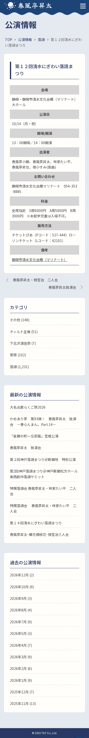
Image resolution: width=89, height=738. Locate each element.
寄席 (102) (18, 354)
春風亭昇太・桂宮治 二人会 (35, 279)
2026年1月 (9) (21, 680)
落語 (13, 366)
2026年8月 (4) (21, 609)
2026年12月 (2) (22, 574)
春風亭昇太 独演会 (25, 447)
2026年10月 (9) (22, 586)
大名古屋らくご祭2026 (27, 407)
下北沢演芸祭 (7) (23, 343)
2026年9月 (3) (21, 598)
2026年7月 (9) (21, 621)
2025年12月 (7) (22, 691)
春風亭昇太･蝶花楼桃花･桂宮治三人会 (39, 534)
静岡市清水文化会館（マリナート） (39, 259)
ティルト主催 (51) (24, 331)
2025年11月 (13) (23, 703)
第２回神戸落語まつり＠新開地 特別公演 (43, 459)
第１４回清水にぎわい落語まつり (36, 522)
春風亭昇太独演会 (62, 287)
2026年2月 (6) (21, 668)
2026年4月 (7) (21, 645)
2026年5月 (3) (21, 633)
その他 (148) (19, 319)
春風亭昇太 (35, 5)
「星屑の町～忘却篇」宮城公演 (34, 436)
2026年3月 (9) (21, 656)
